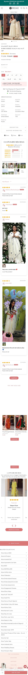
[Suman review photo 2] (4, 265)
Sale (16, 12)
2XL (4, 79)
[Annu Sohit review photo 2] (4, 344)
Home (12, 12)
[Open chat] (25, 666)
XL (21, 75)
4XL (15, 79)
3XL (9, 79)
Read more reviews (14, 529)
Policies (14, 665)
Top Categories (13, 654)
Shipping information (14, 130)
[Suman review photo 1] (14, 243)
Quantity (4, 64)
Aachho (4, 43)
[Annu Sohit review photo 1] (14, 314)
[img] (6, 187)
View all (15, 439)
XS (3, 75)
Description (14, 127)
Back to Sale (15, 543)
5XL (20, 79)
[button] (5, 53)
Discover (13, 657)
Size (2, 71)
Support (14, 661)
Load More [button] (14, 378)
